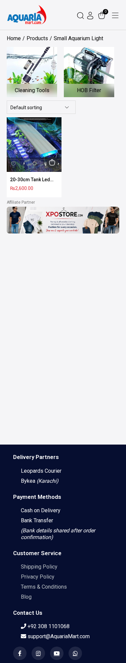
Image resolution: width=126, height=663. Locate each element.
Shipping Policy (39, 566)
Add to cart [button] (52, 163)
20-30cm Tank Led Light (30, 180)
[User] (91, 14)
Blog (26, 597)
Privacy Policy (37, 577)
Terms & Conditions (44, 587)
